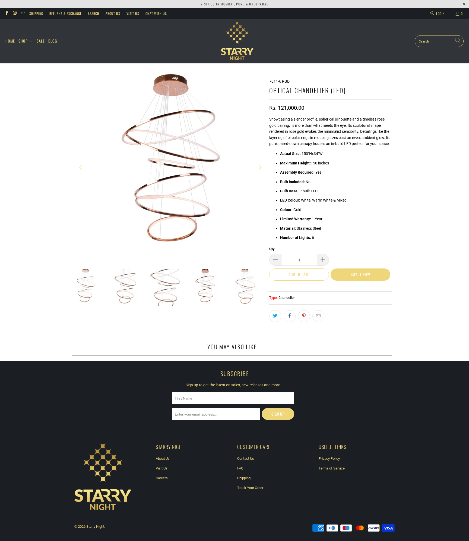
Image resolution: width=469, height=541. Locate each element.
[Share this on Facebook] (290, 316)
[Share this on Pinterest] (304, 316)
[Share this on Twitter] (275, 316)
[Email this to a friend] (318, 316)
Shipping (36, 13)
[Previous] (81, 167)
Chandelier (286, 298)
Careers (162, 478)
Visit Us (132, 13)
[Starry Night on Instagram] (14, 13)
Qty (272, 249)
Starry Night (95, 526)
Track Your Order (250, 488)
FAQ (240, 468)
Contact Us (245, 458)
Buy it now (360, 274)
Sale (41, 41)
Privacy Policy (329, 458)
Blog (52, 41)
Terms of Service (332, 468)
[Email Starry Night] (23, 13)
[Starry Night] (237, 41)
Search (93, 13)
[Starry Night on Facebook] (6, 13)
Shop (23, 41)
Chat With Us (156, 13)
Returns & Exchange (65, 13)
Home (10, 41)
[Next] (259, 167)
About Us (113, 13)
